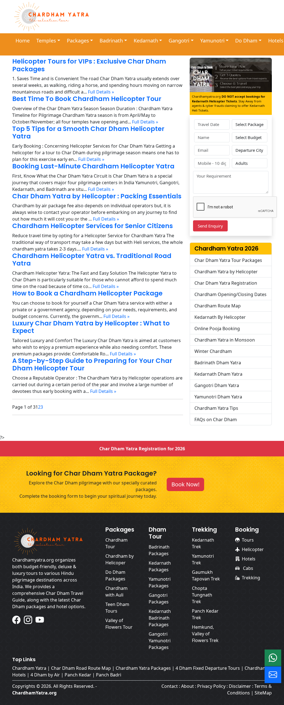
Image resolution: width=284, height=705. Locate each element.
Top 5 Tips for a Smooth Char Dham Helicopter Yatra (88, 132)
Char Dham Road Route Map (81, 668)
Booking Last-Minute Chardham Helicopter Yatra (93, 166)
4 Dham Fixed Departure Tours (208, 668)
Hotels (248, 559)
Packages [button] (78, 40)
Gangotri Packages (159, 598)
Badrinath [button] (111, 40)
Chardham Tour (116, 543)
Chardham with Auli (116, 591)
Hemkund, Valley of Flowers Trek (205, 633)
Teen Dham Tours (117, 607)
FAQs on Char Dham (215, 419)
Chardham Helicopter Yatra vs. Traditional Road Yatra (91, 259)
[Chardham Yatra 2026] (51, 16)
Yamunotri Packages (160, 582)
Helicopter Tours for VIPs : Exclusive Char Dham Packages (89, 65)
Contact (169, 686)
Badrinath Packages (159, 550)
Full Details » (101, 92)
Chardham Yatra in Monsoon (224, 340)
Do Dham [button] (246, 40)
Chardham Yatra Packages (143, 668)
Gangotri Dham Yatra (216, 385)
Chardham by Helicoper (119, 559)
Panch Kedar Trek (205, 614)
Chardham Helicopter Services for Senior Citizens (92, 225)
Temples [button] (46, 40)
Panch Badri (108, 675)
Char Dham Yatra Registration (225, 283)
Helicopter (253, 549)
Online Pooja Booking (217, 328)
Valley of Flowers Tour (119, 623)
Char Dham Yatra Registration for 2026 (142, 449)
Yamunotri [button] (212, 40)
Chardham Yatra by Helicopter (226, 272)
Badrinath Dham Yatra (217, 363)
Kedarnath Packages (160, 566)
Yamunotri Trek (203, 559)
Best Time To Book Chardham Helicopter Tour (86, 98)
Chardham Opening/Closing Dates (230, 294)
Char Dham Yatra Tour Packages (228, 260)
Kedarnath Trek (203, 543)
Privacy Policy (211, 686)
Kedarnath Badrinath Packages (160, 618)
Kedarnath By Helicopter (220, 317)
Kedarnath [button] (146, 40)
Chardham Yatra (29, 668)
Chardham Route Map (217, 306)
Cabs (247, 568)
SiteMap (263, 693)
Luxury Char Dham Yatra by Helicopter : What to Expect (91, 327)
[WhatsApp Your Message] (273, 658)
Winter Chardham (213, 351)
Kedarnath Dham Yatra (218, 374)
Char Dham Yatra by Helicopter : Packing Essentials (96, 196)
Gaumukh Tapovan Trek (206, 575)
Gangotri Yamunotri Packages (160, 640)
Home (23, 40)
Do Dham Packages (115, 575)
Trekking (251, 578)
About (187, 686)
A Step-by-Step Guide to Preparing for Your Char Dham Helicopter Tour (92, 364)
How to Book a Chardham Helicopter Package (87, 293)
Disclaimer (240, 686)
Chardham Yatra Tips (216, 408)
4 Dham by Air (45, 675)
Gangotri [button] (179, 40)
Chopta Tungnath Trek (202, 595)
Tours (248, 540)
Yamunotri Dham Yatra (218, 397)
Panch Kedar (78, 675)
